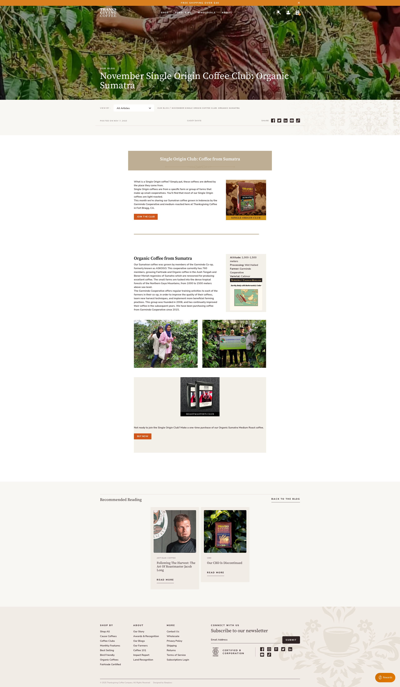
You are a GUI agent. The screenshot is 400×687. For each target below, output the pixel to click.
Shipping (172, 645)
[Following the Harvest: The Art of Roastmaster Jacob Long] (174, 548)
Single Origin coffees (146, 189)
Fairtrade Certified (110, 664)
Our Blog (163, 108)
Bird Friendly (107, 655)
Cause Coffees (108, 636)
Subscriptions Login (178, 659)
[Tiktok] (269, 655)
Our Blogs (139, 641)
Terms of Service (176, 655)
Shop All (105, 631)
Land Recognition (143, 659)
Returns (171, 650)
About (227, 12)
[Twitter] (283, 649)
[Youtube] (262, 655)
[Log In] (288, 12)
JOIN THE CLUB (146, 216)
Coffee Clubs (107, 641)
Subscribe (183, 12)
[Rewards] (385, 677)
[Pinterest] (276, 649)
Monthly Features (110, 645)
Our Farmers (140, 645)
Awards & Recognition (146, 636)
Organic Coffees (109, 659)
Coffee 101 (139, 650)
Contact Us (173, 631)
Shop (165, 12)
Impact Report (141, 655)
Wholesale (207, 12)
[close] (299, 3)
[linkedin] (290, 649)
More (171, 625)
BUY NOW (142, 436)
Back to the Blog (285, 498)
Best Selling (107, 650)
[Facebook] (262, 649)
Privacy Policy (174, 641)
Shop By (106, 625)
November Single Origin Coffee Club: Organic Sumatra (206, 108)
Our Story (138, 631)
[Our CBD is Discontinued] (225, 544)
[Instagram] (269, 649)
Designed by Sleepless (162, 682)
